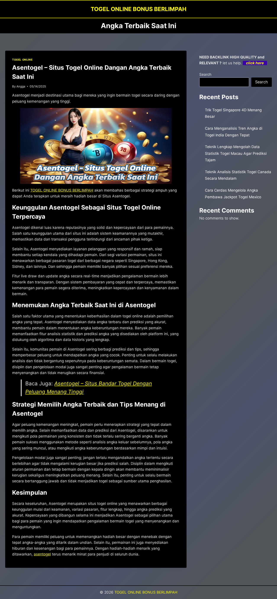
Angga (20, 86)
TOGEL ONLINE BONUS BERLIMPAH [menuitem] (61, 190)
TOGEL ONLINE (22, 59)
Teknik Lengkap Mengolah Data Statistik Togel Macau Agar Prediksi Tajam (236, 153)
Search (205, 74)
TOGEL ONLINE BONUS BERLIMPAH (145, 592)
